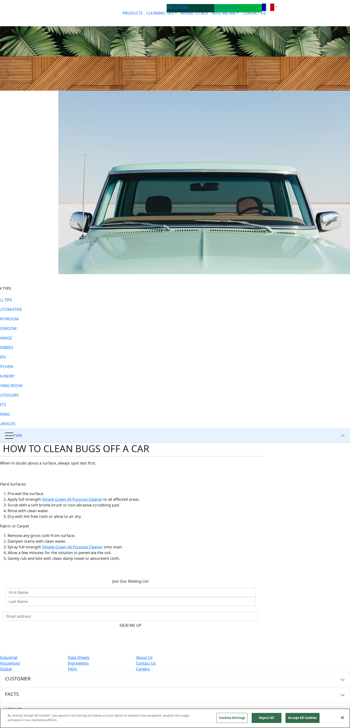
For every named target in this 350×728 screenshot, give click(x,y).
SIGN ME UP (130, 625)
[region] (175, 718)
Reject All (266, 718)
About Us (144, 657)
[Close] (342, 717)
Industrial (8, 657)
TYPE (17, 435)
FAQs (72, 669)
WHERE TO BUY (194, 13)
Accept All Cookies (302, 718)
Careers (143, 669)
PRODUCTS (132, 13)
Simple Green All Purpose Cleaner (72, 499)
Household (10, 663)
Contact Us (146, 663)
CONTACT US (254, 13)
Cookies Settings (232, 718)
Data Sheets (79, 657)
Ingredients (78, 663)
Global (6, 669)
